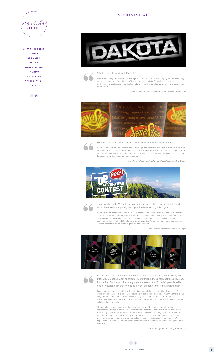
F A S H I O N (34, 71)
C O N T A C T (34, 85)
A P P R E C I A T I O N (34, 81)
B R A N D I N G (33, 58)
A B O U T (34, 53)
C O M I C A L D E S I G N (33, 67)
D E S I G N (34, 62)
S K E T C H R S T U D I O (33, 49)
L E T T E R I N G (34, 76)
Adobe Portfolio (138, 349)
